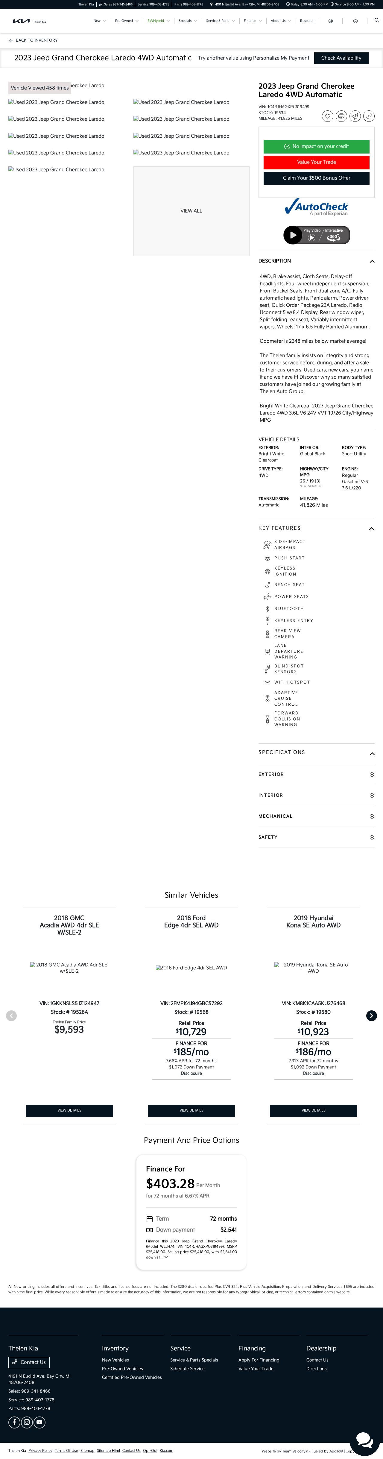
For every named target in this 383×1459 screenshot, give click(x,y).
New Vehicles (115, 1360)
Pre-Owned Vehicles (122, 1368)
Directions (316, 1368)
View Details (69, 1110)
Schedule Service (187, 1368)
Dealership (321, 1348)
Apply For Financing (258, 1360)
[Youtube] (39, 1422)
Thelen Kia (17, 1451)
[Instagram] (27, 1422)
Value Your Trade (255, 1368)
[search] (377, 21)
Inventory (115, 1348)
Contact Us (32, 1362)
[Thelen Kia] (35, 21)
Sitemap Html (108, 1451)
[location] (211, 4)
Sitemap (87, 1451)
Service (180, 1348)
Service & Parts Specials (194, 1360)
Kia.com (166, 1451)
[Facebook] (14, 1422)
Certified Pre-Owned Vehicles (132, 1377)
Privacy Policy (40, 1451)
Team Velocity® (295, 1451)
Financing (252, 1348)
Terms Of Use (66, 1451)
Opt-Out (150, 1451)
